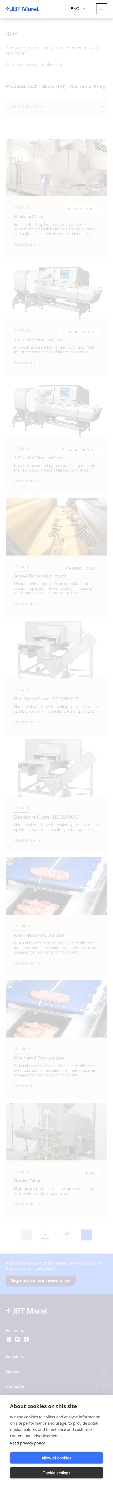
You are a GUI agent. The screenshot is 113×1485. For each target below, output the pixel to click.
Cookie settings (56, 1472)
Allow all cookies (56, 1457)
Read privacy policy (27, 1443)
